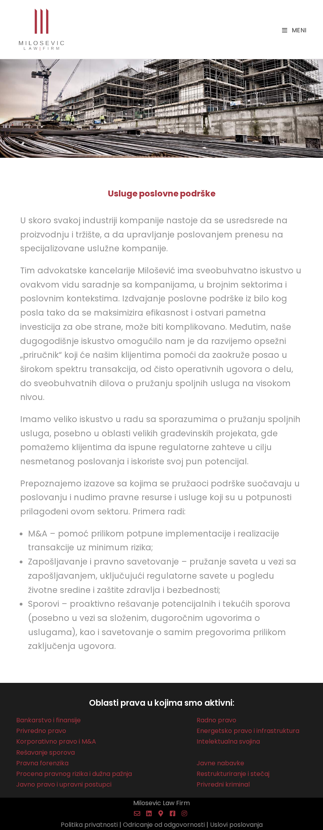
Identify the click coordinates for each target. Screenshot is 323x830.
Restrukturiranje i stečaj (233, 773)
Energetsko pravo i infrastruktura (248, 730)
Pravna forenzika (42, 763)
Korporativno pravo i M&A (56, 741)
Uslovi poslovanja (236, 824)
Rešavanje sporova (45, 752)
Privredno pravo (41, 730)
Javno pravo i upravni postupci (63, 784)
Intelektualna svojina (228, 741)
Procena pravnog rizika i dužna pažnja (74, 773)
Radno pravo (216, 720)
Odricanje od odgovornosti (164, 824)
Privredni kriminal (223, 784)
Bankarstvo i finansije (48, 720)
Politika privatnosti (89, 824)
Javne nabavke (220, 763)
